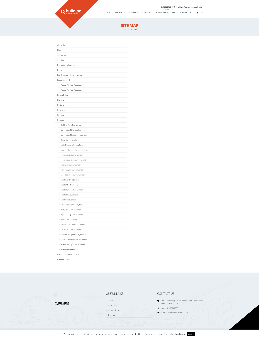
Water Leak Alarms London (68, 255)
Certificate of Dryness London (73, 130)
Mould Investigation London (72, 190)
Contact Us (185, 12)
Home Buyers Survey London (72, 170)
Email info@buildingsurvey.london (189, 7)
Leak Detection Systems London (70, 75)
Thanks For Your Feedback (71, 85)
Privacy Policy (62, 95)
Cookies (60, 60)
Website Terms (63, 260)
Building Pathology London (71, 125)
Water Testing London (70, 250)
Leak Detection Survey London (73, 175)
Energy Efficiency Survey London (74, 150)
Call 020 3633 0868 (168, 7)
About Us (119, 12)
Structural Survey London (71, 230)
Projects (60, 100)
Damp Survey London (69, 140)
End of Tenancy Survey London (73, 145)
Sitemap (111, 315)
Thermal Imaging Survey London (73, 235)
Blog (174, 12)
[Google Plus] (202, 13)
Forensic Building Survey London (74, 160)
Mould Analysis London (70, 180)
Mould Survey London (69, 195)
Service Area (62, 110)
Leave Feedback (63, 80)
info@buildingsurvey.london (177, 312)
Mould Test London (68, 200)
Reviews (60, 105)
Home (108, 12)
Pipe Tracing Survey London (72, 215)
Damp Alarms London (66, 65)
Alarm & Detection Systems (155, 12)
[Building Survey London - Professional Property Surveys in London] (76, 14)
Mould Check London (69, 185)
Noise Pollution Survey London (73, 205)
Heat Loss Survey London (71, 165)
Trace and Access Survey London (74, 240)
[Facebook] (197, 13)
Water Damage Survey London (73, 245)
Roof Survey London (69, 220)
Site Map (60, 115)
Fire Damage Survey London (72, 155)
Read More (180, 334)
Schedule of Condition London (73, 225)
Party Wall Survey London (71, 210)
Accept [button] (191, 334)
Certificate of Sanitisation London (74, 135)
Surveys (132, 12)
